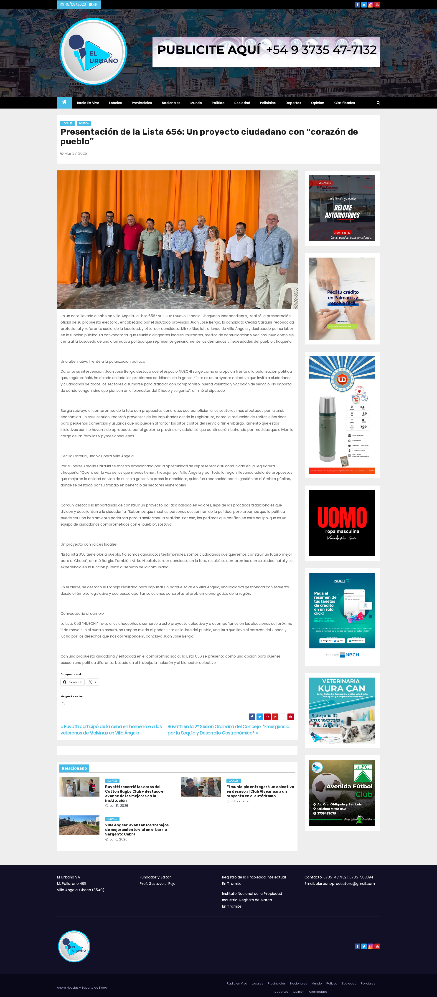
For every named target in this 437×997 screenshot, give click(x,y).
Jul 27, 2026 (241, 801)
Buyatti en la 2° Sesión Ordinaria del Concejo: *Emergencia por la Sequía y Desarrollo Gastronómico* (228, 730)
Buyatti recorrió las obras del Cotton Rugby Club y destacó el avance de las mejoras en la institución (135, 794)
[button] (378, 102)
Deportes (293, 103)
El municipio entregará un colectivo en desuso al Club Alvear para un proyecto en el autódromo (260, 791)
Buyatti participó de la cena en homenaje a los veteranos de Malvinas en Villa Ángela (111, 730)
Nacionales (171, 103)
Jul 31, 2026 (119, 805)
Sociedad (242, 103)
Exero (103, 987)
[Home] (64, 103)
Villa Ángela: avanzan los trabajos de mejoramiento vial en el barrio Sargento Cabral (137, 829)
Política (218, 103)
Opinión (317, 103)
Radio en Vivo (88, 103)
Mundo (196, 103)
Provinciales (142, 103)
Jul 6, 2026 (119, 839)
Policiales (268, 103)
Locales (115, 103)
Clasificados (344, 103)
